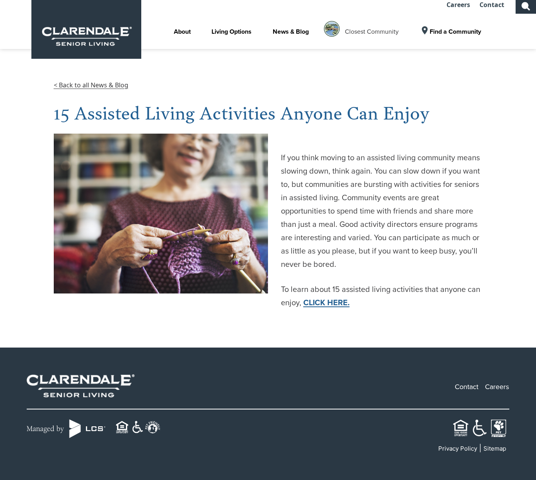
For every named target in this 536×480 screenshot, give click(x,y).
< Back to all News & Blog (91, 85)
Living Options (231, 31)
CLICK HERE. (326, 302)
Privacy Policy (457, 448)
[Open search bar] (525, 5)
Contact (491, 4)
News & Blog (291, 31)
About (182, 31)
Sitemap (494, 448)
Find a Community (455, 31)
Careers (458, 4)
